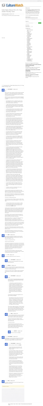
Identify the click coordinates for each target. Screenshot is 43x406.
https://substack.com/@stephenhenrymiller (32, 17)
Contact (19, 403)
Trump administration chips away (18, 279)
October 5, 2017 (15, 89)
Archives (11, 403)
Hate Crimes (29, 44)
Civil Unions (29, 35)
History (28, 45)
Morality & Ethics (29, 51)
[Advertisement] (13, 395)
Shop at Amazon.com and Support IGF (26, 403)
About (17, 403)
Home (9, 403)
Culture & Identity (29, 38)
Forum (14, 403)
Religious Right (29, 55)
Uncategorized (29, 59)
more (38, 13)
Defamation (28, 39)
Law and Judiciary (29, 46)
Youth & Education (29, 60)
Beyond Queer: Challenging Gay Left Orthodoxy (32, 74)
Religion (28, 54)
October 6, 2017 (18, 259)
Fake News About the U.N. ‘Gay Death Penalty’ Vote (12, 10)
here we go (7, 338)
